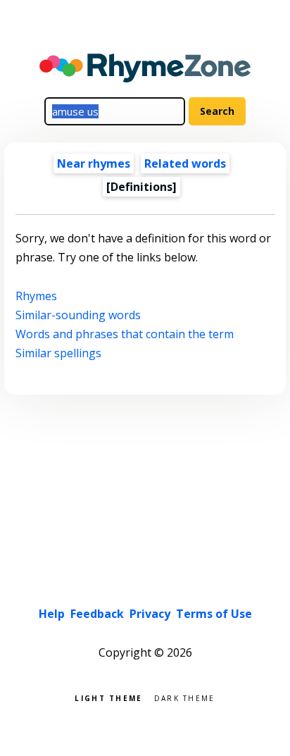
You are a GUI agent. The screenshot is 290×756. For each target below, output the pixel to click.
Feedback (97, 613)
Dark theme (184, 697)
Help (52, 613)
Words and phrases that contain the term (124, 334)
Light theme (108, 697)
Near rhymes (93, 163)
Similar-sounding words (78, 315)
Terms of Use (214, 613)
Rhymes (36, 296)
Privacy (150, 613)
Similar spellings (58, 353)
